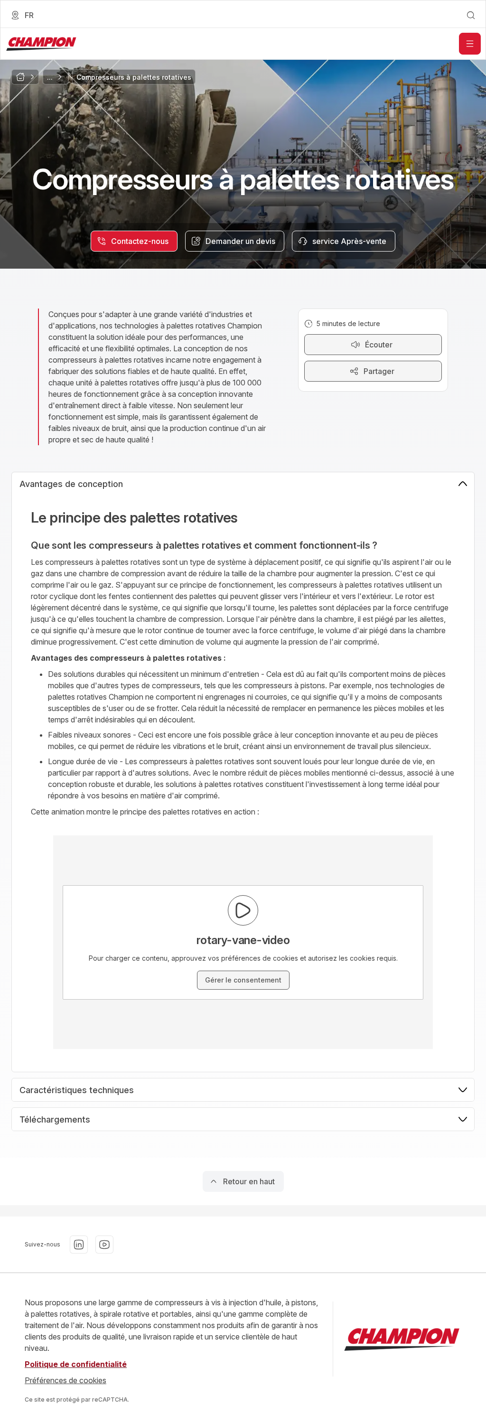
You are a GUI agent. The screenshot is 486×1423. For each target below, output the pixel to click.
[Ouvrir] (470, 44)
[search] (471, 15)
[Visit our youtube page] (104, 1245)
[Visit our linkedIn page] (79, 1245)
